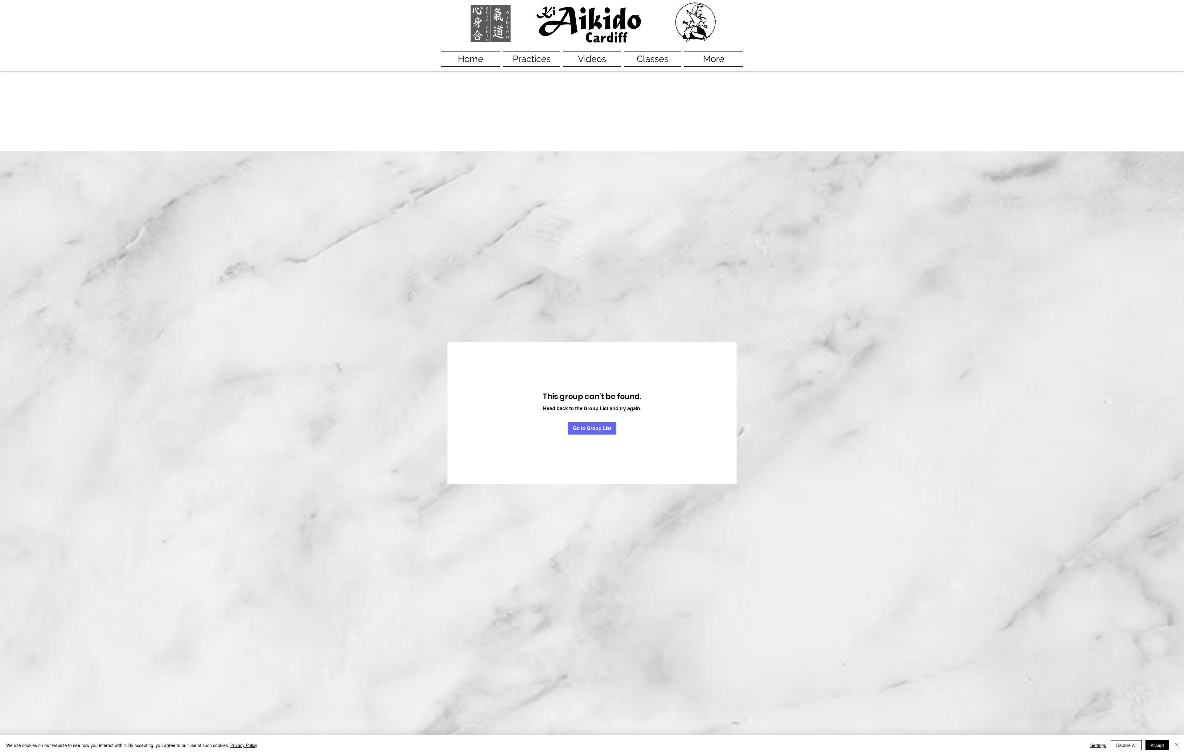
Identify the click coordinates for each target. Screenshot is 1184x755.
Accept (1157, 745)
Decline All (1126, 745)
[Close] (1176, 745)
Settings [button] (1098, 745)
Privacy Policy (243, 745)
